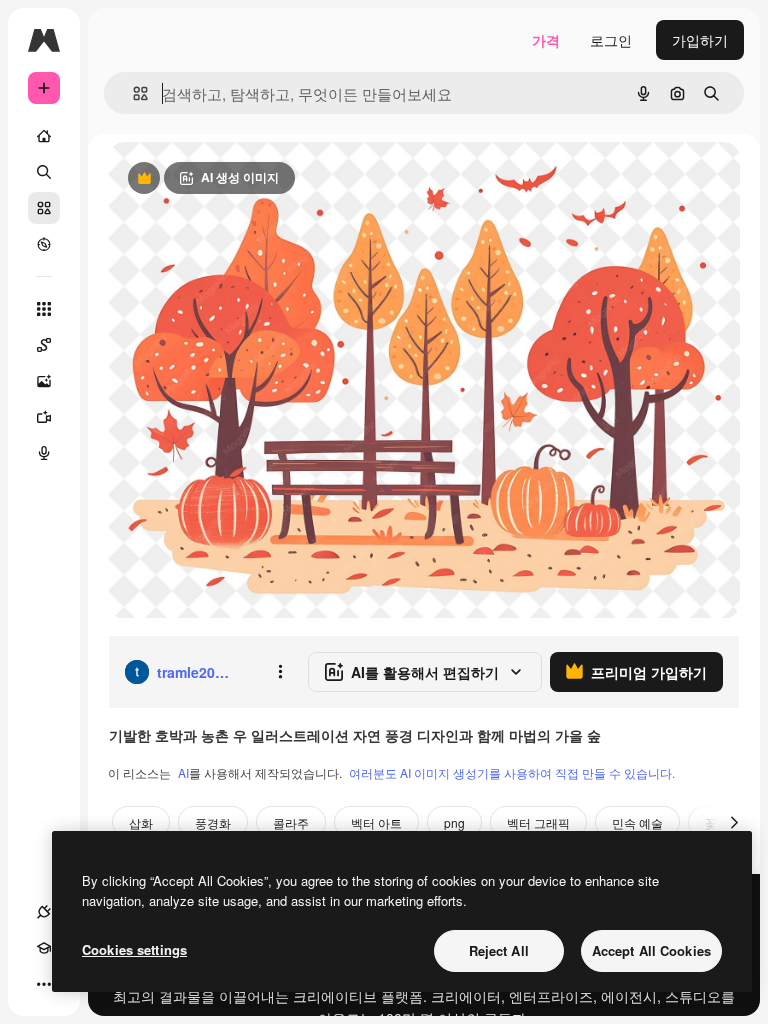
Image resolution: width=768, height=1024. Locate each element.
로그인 (611, 40)
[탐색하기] (44, 244)
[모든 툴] (44, 309)
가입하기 (700, 40)
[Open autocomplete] (132, 93)
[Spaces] (44, 345)
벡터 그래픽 (538, 822)
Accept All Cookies (651, 950)
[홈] (44, 136)
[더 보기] (44, 984)
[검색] (44, 172)
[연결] (44, 912)
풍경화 (213, 822)
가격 (546, 40)
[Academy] (44, 948)
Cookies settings (134, 949)
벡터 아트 (376, 822)
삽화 (141, 822)
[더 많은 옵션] (280, 672)
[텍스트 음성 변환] (44, 453)
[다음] (734, 822)
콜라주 (291, 822)
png (454, 822)
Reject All (499, 950)
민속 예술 (637, 822)
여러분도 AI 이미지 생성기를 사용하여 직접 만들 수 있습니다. (512, 772)
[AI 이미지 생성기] (44, 381)
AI (183, 772)
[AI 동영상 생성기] (44, 417)
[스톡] (44, 208)
